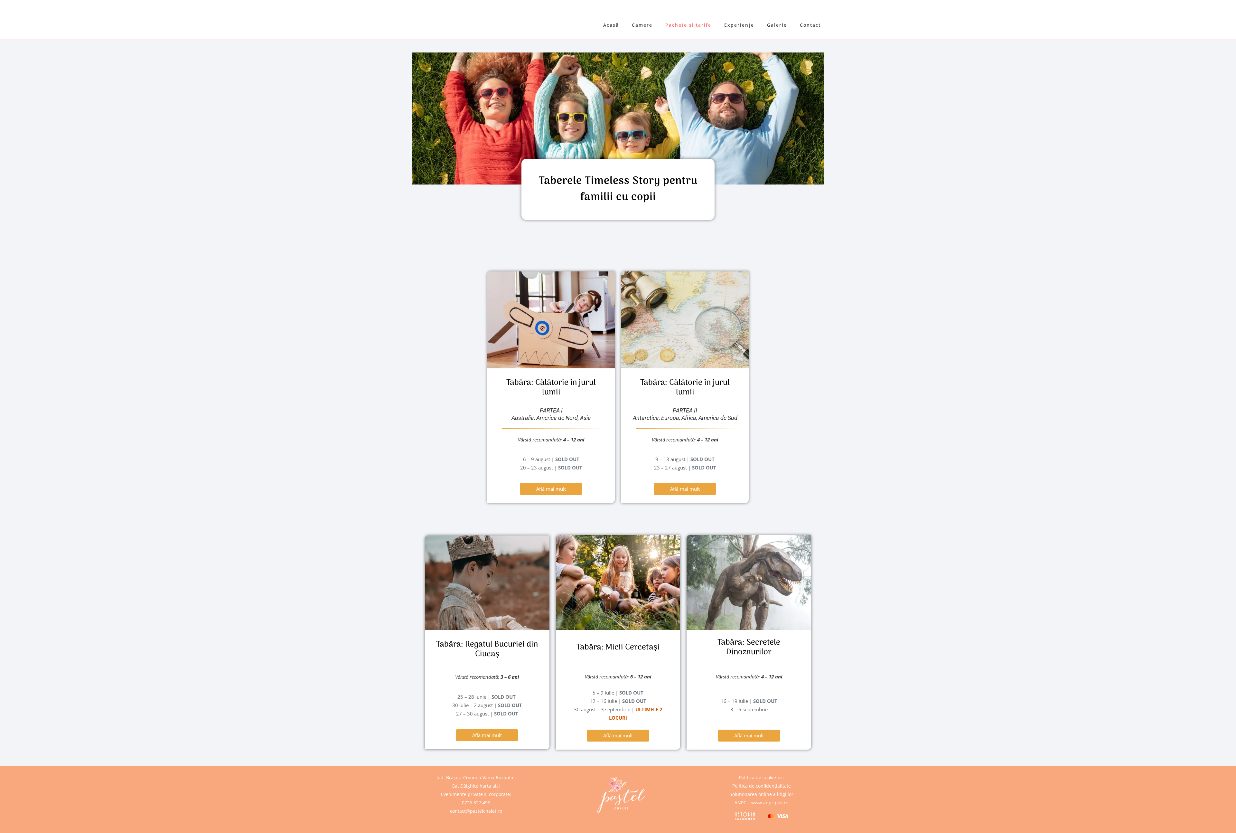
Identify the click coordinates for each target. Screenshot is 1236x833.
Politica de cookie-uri (761, 777)
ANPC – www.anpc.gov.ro (761, 803)
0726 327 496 (476, 803)
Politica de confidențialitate (761, 786)
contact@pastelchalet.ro (476, 811)
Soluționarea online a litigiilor (761, 794)
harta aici (490, 786)
